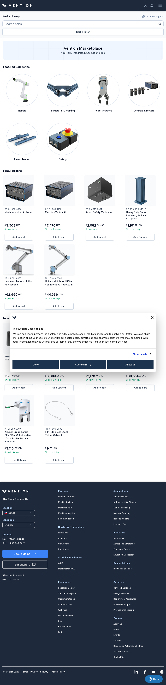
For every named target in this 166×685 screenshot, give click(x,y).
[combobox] (18, 513)
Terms (25, 672)
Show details (139, 354)
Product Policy (58, 672)
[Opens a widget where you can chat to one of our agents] (154, 679)
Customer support (155, 16)
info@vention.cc (16, 539)
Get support (22, 564)
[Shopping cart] (152, 5)
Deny (35, 364)
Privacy (34, 672)
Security (44, 672)
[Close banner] (152, 317)
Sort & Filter (83, 32)
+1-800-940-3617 (16, 543)
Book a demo (22, 553)
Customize (81, 364)
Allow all (130, 364)
